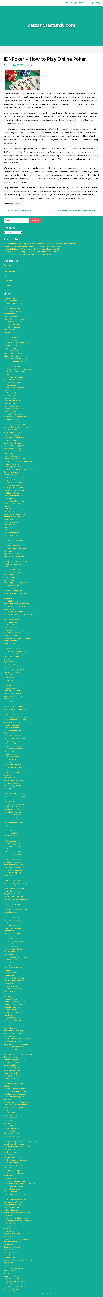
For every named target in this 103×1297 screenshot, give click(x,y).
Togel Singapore (10, 271)
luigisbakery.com (10, 1117)
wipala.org (8, 659)
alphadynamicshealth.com (14, 1226)
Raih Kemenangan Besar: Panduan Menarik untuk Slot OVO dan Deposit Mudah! (33, 246)
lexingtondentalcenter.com (15, 596)
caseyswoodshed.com (13, 949)
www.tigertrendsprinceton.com (17, 1038)
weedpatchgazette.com (14, 540)
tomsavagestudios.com (13, 611)
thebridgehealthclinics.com (15, 991)
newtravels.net (10, 348)
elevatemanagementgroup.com (17, 1239)
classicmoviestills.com (13, 685)
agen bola (8, 276)
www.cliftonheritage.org (14, 1096)
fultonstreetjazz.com (12, 432)
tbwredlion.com (10, 1191)
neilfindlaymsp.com (11, 925)
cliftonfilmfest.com (12, 498)
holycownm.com (10, 907)
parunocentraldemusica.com (15, 1181)
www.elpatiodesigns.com (14, 1170)
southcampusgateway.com (15, 416)
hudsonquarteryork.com (13, 1173)
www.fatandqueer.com (13, 1065)
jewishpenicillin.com (12, 609)
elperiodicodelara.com (13, 303)
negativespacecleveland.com (16, 878)
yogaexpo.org (9, 643)
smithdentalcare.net (12, 1284)
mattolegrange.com (12, 843)
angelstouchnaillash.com (14, 569)
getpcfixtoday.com (12, 382)
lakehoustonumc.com (12, 1020)
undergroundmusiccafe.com (15, 1286)
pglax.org (7, 875)
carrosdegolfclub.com (13, 466)
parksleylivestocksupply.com (15, 651)
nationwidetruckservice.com (15, 909)
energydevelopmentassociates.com (18, 469)
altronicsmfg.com (11, 337)
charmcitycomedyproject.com (16, 791)
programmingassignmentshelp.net (17, 342)
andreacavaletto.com (12, 648)
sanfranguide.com (11, 698)
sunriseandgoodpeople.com (15, 883)
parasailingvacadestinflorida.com (17, 1220)
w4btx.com (8, 567)
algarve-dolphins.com (12, 854)
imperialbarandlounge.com (15, 501)
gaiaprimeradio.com (12, 833)
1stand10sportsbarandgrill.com (16, 564)
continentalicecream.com (14, 738)
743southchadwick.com (13, 482)
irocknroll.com (9, 511)
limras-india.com (10, 300)
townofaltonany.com (12, 872)
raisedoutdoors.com (12, 503)
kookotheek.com (11, 411)
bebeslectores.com (12, 453)
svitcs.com (8, 962)
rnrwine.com (9, 1249)
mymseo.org (9, 1262)
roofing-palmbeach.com (14, 487)
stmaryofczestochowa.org (15, 804)
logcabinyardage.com (12, 1007)
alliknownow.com (11, 714)
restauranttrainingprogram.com (16, 603)
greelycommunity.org (12, 770)
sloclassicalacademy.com (14, 722)
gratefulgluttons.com (12, 675)
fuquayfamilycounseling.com (15, 1255)
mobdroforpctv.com (12, 677)
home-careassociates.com (14, 646)
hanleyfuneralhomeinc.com (15, 559)
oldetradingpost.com (12, 448)
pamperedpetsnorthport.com (16, 548)
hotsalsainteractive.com (14, 316)
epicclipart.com (10, 390)
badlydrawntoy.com (12, 1017)
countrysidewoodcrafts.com (15, 358)
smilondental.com (11, 574)
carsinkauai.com (10, 1215)
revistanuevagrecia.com (13, 780)
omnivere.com (9, 329)
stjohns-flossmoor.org (13, 891)
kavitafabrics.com (11, 901)
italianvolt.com (10, 527)
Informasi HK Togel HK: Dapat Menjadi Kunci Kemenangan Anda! (27, 254)
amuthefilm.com (10, 754)
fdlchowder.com (10, 1086)
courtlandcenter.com (12, 922)
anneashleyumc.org (11, 1067)
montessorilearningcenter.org (16, 1199)
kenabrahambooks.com (13, 748)
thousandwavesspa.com (13, 920)
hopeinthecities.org (12, 672)
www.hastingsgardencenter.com (17, 1146)
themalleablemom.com (13, 812)
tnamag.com (9, 975)
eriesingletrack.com (12, 545)
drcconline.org (10, 930)
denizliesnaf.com (10, 954)
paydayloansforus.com (13, 350)
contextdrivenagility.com (14, 796)
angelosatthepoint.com (13, 941)
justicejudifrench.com (12, 806)
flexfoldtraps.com (11, 1057)
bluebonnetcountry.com (14, 387)
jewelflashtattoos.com (13, 379)
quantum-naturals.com (13, 1197)
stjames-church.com (12, 783)
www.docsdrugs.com (12, 1081)
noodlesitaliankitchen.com (15, 371)
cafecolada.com (10, 688)
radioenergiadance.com (13, 408)
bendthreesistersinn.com (14, 888)
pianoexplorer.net (11, 1149)
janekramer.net (10, 825)
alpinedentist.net (11, 406)
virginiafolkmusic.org (12, 617)
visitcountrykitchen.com (14, 851)
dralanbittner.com (11, 535)
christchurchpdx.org (12, 746)
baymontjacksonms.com (13, 870)
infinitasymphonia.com (13, 762)
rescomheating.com (12, 1276)
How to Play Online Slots (20, 210)
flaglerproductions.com (13, 733)
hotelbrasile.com (10, 429)
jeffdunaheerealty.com (13, 1049)
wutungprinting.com (12, 862)
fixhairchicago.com (11, 951)
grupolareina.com (11, 440)
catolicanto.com (10, 627)
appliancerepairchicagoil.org (15, 361)
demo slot (83, 3)
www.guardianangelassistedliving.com (19, 1183)
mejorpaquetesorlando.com (15, 561)
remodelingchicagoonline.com (16, 1102)
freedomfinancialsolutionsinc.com (18, 1054)
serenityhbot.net (11, 1028)
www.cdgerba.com (11, 1178)
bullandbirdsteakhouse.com (15, 1091)
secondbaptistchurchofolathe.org (18, 1260)
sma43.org (8, 1099)
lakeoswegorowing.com (14, 1252)
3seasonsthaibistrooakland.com (17, 638)
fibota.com (8, 1175)
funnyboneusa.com (11, 893)
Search (35, 220)
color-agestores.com (12, 656)
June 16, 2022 (18, 65)
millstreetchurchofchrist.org (15, 1218)
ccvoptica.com (10, 1112)
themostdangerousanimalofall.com (18, 709)
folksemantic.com (11, 522)
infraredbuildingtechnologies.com (18, 461)
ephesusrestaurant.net (13, 1162)
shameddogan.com (11, 996)
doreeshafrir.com (11, 788)
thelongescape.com (12, 841)
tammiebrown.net (11, 835)
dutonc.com (9, 838)
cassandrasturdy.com (12, 680)
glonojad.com (9, 777)
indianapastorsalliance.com (15, 943)
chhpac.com (8, 1265)
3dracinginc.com (10, 704)
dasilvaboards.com (11, 725)
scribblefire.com (10, 640)
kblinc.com (8, 543)
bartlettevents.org (11, 435)
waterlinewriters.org (12, 994)
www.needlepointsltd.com (15, 1088)
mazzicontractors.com (13, 1157)
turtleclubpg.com (11, 912)
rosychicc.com (9, 664)
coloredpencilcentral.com (14, 495)
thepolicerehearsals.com (14, 712)
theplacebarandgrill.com (14, 933)
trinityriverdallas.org (12, 632)
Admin (30, 65)
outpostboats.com (11, 667)
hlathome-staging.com (13, 590)
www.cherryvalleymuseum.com (16, 443)
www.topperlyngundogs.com (16, 1044)
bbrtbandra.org (10, 385)
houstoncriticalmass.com (14, 706)
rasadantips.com (10, 332)
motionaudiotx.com (12, 1270)
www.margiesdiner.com (13, 1083)
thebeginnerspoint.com (13, 693)
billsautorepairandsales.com (15, 1194)
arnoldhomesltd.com (12, 493)
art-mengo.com (10, 830)
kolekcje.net (9, 625)
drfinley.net (8, 1244)
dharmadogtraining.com (13, 1268)
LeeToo (58, 1294)
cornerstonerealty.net (13, 1139)
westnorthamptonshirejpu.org (16, 427)
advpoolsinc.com (11, 938)
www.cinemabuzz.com (13, 1128)
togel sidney (95, 3)
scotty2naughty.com (12, 785)
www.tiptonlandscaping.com (16, 1107)
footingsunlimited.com (13, 1075)
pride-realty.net (10, 1223)
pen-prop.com (9, 1036)
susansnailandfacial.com (13, 1033)
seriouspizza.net (10, 965)
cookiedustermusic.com (13, 896)
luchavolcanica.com (12, 904)
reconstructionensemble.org (15, 899)
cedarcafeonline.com (12, 321)
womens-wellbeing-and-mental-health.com (22, 614)
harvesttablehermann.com (14, 464)
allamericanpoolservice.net (15, 606)
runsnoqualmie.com (11, 1078)
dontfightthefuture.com (14, 490)
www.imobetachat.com (13, 1012)
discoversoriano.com (12, 690)
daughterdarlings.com (12, 311)
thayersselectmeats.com (14, 980)
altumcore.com (10, 970)
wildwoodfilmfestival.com (14, 424)
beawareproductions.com (14, 793)
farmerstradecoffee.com (14, 1004)
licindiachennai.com (12, 308)
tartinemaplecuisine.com (14, 822)
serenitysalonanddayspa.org (15, 319)
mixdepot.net (9, 1131)
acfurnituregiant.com (12, 324)
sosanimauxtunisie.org (13, 400)
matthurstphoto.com (12, 1207)
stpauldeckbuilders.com (13, 1073)
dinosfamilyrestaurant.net (14, 458)
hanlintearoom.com (12, 1231)
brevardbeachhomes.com (14, 477)
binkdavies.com (10, 743)
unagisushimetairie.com (13, 377)
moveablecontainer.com (14, 437)
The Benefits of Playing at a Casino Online (76, 210)
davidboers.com (10, 1009)
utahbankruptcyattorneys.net (16, 509)
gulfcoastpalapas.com (13, 988)
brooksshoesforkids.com (14, 978)
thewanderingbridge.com (14, 809)
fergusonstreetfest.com (13, 1202)
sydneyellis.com (10, 598)
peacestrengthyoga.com (14, 1052)
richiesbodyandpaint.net (14, 306)
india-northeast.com (12, 485)
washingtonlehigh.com (13, 1115)
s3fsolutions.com (10, 474)
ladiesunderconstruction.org (15, 451)
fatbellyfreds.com (11, 1168)
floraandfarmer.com (12, 472)
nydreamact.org (10, 374)
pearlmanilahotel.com (13, 393)
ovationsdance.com (12, 619)
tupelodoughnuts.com (13, 553)
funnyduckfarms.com (12, 1233)
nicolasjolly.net (10, 759)
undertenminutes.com (13, 327)
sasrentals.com (10, 580)
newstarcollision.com (12, 577)
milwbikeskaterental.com (14, 867)
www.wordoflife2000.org (14, 514)
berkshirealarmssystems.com (15, 530)
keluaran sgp (71, 3)
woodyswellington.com (13, 1165)
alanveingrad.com (11, 857)
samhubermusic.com (12, 1289)
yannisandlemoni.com (12, 538)
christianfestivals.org (12, 849)
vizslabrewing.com (11, 532)
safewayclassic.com (12, 356)
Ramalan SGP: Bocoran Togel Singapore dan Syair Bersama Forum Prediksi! (31, 249)
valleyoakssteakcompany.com (16, 946)
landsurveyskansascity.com (15, 1070)
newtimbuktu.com (11, 335)
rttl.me (6, 1273)
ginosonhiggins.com (12, 859)
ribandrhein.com (10, 622)
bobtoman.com (10, 398)
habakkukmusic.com (12, 1023)
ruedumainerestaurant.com (15, 772)
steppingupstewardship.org (15, 1110)
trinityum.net (9, 1154)
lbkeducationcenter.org (13, 630)
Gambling (16, 204)
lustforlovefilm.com (12, 756)
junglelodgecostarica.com (14, 846)
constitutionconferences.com (16, 957)
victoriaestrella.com (12, 917)
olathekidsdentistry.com (14, 556)
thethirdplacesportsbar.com (15, 1160)
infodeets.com (10, 313)
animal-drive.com (11, 972)
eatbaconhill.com (11, 340)
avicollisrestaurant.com (13, 928)
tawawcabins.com (11, 519)
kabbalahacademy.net (13, 572)
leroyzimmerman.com (12, 1241)
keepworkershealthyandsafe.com (17, 369)
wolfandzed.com (11, 1123)
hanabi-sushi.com (10, 1120)
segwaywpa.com (10, 986)
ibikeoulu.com (9, 799)
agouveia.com (9, 1257)
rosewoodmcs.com (11, 1133)
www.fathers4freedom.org (15, 1041)
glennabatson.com (11, 727)
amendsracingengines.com (14, 1059)
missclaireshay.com (11, 298)
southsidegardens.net (12, 1152)
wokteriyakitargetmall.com (15, 593)
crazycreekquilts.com (12, 741)
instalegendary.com (12, 366)
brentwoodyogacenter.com (15, 1104)
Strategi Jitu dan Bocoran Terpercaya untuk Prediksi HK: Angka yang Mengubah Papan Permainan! (40, 243)
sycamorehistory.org (12, 1136)
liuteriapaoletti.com (12, 880)
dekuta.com (8, 1125)
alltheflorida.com (11, 1210)
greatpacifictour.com (12, 914)
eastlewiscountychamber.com (16, 717)
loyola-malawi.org (11, 661)
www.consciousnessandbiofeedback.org (20, 1141)
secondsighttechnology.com (16, 582)
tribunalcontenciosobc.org (15, 719)
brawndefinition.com (12, 735)
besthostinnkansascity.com (15, 1281)
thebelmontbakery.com (13, 353)
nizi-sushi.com (9, 828)
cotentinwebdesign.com (14, 445)
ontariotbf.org (10, 364)
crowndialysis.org (11, 601)
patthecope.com (11, 959)
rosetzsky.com (10, 775)
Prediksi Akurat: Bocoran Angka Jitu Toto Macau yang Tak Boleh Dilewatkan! (32, 251)
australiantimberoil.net (13, 456)
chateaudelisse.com (12, 419)
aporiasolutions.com (12, 983)
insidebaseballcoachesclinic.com (17, 1212)
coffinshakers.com (11, 801)
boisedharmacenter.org (13, 654)
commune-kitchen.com (13, 751)
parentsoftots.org (11, 999)
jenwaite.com (9, 1236)
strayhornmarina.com (12, 730)
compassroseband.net (13, 967)
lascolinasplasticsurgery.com (15, 1094)
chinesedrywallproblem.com (15, 886)
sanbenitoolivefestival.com (15, 683)
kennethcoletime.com (13, 814)
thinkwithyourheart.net (13, 506)
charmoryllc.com (10, 701)
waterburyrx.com (11, 936)
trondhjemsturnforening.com (15, 1186)
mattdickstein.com (11, 1015)
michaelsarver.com (11, 585)
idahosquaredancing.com (14, 516)
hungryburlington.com (13, 817)
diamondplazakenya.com (14, 1189)
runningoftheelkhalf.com (14, 1046)
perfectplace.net (11, 635)
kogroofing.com (10, 403)
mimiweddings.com (11, 1278)
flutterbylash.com (11, 1228)
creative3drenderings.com (14, 1001)
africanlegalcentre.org (13, 764)
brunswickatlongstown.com (15, 820)
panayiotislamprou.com (13, 414)
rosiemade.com (10, 551)
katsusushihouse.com (12, 767)
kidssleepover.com (11, 345)
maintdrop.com (10, 395)
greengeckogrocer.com (13, 588)
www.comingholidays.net (14, 696)
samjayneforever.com (12, 1204)
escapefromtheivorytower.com (17, 480)
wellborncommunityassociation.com (19, 422)
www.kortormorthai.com (14, 1062)
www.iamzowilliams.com (14, 1144)
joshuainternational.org (13, 1030)
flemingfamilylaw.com (13, 1247)
